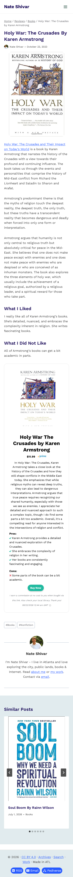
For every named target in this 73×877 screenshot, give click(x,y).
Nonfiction (26, 625)
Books (10, 625)
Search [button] (58, 857)
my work (56, 672)
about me (38, 672)
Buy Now (35, 587)
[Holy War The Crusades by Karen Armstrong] (38, 427)
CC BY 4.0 (29, 857)
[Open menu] (65, 7)
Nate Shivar (16, 46)
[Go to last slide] (9, 772)
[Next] (63, 772)
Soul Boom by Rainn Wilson (31, 808)
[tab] (30, 831)
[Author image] (6, 47)
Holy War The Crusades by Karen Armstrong (36, 443)
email (45, 676)
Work (26, 862)
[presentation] (36, 758)
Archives (44, 857)
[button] (32, 871)
